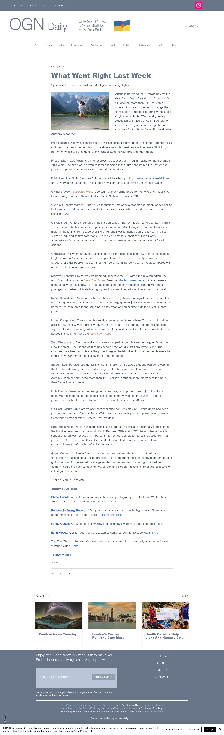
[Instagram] (198, 5)
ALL (37, 44)
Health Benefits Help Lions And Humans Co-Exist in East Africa (163, 636)
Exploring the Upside (101, 708)
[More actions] (171, 67)
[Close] (220, 729)
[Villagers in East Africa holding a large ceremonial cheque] (165, 615)
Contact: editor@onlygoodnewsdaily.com (112, 718)
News (49, 44)
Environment (78, 44)
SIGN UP (160, 670)
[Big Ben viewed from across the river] (112, 615)
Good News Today (153, 711)
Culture (161, 44)
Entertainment (143, 44)
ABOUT (158, 663)
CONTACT (160, 677)
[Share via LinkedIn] (69, 573)
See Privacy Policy (84, 731)
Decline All (193, 729)
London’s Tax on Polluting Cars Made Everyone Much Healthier (108, 636)
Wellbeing (96, 44)
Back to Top (5, 722)
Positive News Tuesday (58, 634)
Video (61, 44)
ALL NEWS (161, 656)
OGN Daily (82, 708)
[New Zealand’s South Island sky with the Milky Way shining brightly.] (58, 615)
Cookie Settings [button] (174, 729)
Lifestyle (125, 44)
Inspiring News (88, 705)
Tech (174, 44)
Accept (209, 729)
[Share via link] (77, 573)
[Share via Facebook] (52, 573)
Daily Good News (70, 705)
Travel (111, 44)
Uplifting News (105, 705)
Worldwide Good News (126, 708)
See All (185, 596)
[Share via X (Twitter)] (60, 573)
